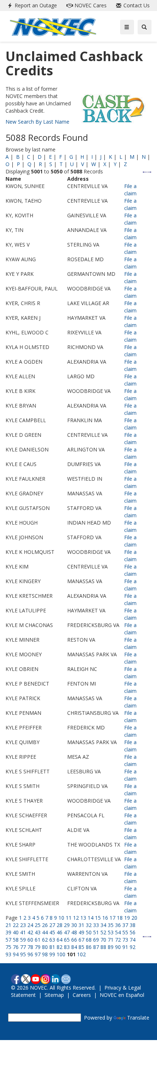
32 (89, 925)
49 (81, 932)
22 (16, 925)
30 (74, 925)
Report (35, 5)
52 (103, 932)
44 (45, 932)
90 (118, 946)
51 (96, 932)
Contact (136, 5)
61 (38, 939)
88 (103, 946)
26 (45, 925)
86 (89, 946)
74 (132, 939)
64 (59, 939)
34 (103, 925)
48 (74, 932)
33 (96, 925)
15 (98, 917)
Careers (82, 994)
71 (111, 939)
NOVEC (90, 5)
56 (132, 932)
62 (45, 939)
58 (16, 939)
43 (38, 932)
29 (67, 925)
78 (30, 946)
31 (81, 925)
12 (76, 917)
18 (120, 917)
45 (52, 932)
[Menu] (127, 27)
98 (45, 954)
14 (90, 917)
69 (96, 939)
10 (61, 917)
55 (125, 932)
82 (59, 946)
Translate (138, 1017)
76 (16, 946)
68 (89, 939)
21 (8, 925)
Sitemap (54, 994)
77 (23, 946)
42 (30, 932)
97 (38, 954)
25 (38, 925)
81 (52, 946)
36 (118, 925)
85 (81, 946)
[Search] (145, 27)
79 (38, 946)
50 (89, 932)
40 (16, 932)
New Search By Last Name (37, 121)
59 (23, 939)
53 (111, 932)
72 (118, 939)
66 (74, 939)
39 (8, 932)
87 (96, 946)
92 (132, 946)
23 (23, 925)
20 (134, 917)
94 (16, 954)
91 (125, 946)
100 (61, 954)
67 (81, 939)
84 (74, 946)
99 (52, 954)
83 (67, 946)
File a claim (130, 190)
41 (23, 932)
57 (8, 939)
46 (59, 932)
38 (132, 925)
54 (118, 932)
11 (69, 917)
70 (103, 939)
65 (67, 939)
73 (125, 939)
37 (125, 925)
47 (67, 932)
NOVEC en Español (122, 994)
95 (23, 954)
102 (81, 954)
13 (83, 917)
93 (8, 954)
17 (112, 917)
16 (105, 917)
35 (111, 925)
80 (45, 946)
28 (59, 925)
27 (52, 925)
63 (52, 939)
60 (30, 939)
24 (30, 925)
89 (111, 946)
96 (30, 954)
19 (127, 917)
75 (8, 946)
